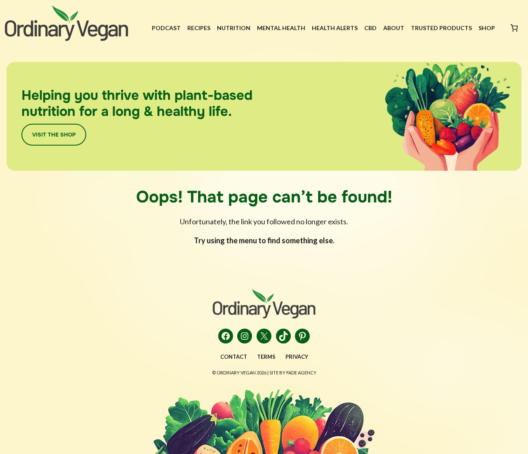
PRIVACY (296, 356)
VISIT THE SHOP (53, 134)
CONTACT (233, 356)
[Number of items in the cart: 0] (514, 28)
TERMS (266, 356)
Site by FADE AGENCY (292, 372)
